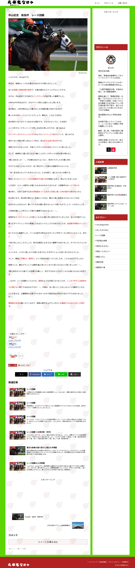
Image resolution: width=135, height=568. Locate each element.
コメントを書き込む (48, 542)
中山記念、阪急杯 (25, 365)
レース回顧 (14, 365)
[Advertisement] (47, 495)
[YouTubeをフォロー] (113, 149)
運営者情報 (102, 562)
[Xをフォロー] (108, 149)
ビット (111, 67)
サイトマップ (93, 562)
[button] (74, 374)
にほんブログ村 (14, 340)
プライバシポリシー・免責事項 (118, 562)
